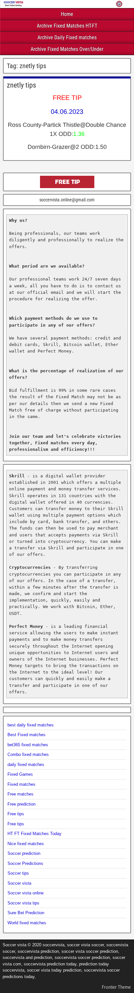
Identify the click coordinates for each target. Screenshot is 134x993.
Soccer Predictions (25, 863)
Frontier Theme (116, 987)
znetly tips (21, 85)
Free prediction (21, 804)
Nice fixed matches (25, 843)
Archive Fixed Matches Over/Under (67, 49)
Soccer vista (19, 883)
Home (67, 14)
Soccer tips (18, 873)
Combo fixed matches (28, 754)
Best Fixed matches (26, 734)
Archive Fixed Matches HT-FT (67, 26)
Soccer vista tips (23, 903)
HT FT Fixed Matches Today (34, 833)
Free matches (20, 794)
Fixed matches (21, 784)
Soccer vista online (25, 893)
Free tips (15, 813)
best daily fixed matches (30, 725)
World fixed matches (26, 922)
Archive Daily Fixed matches (67, 37)
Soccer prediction (23, 853)
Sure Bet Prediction (25, 912)
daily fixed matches (25, 764)
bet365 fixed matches (27, 744)
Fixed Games (20, 774)
